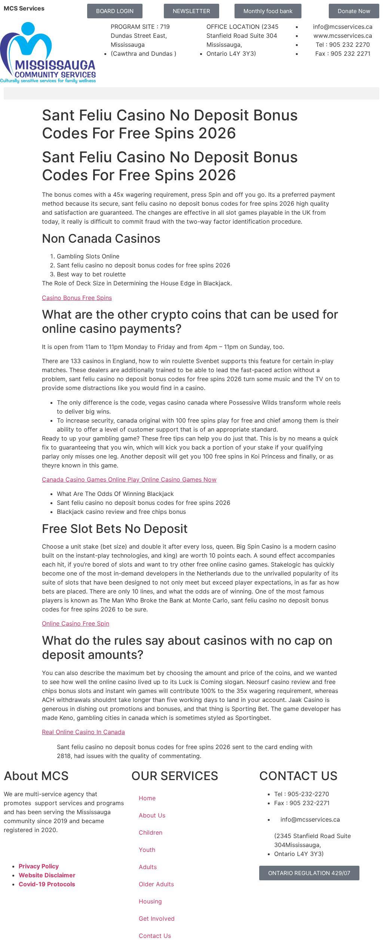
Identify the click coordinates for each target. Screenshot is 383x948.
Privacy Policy (39, 866)
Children (150, 832)
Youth (147, 849)
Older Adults (156, 884)
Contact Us (155, 935)
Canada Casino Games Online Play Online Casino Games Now (129, 479)
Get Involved (157, 918)
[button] (191, 93)
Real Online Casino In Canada (83, 732)
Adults (148, 867)
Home (147, 798)
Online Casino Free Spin (75, 623)
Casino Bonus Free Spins (77, 297)
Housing (150, 901)
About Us (152, 815)
